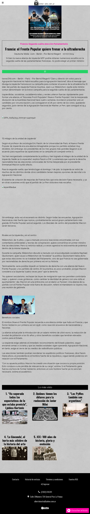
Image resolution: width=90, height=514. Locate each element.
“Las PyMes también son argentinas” (76, 397)
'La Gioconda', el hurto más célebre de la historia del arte (14, 440)
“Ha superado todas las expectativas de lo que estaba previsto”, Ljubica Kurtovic (14, 400)
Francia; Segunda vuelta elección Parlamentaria (44, 44)
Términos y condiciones (54, 479)
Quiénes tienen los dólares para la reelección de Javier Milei (45, 398)
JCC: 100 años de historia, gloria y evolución (45, 440)
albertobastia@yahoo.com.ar (45, 501)
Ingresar (46, 484)
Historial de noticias (32, 479)
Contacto (15, 479)
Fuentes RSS (73, 479)
